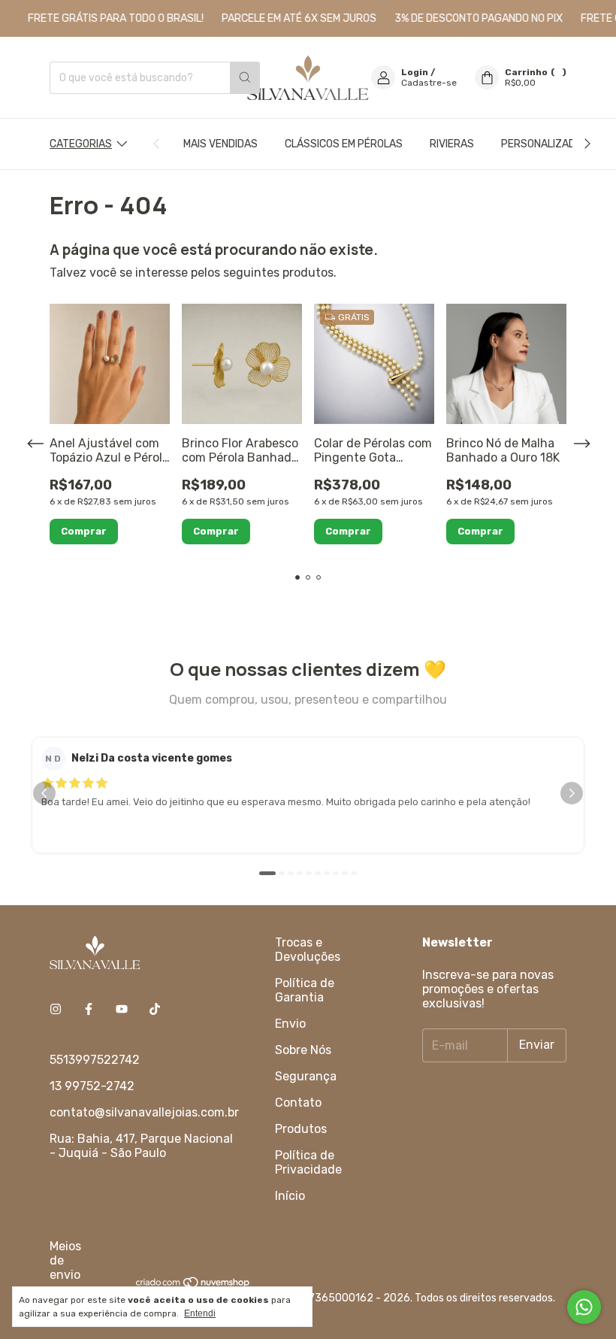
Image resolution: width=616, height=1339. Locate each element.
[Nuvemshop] (193, 1285)
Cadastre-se (429, 82)
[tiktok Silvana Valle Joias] (155, 1009)
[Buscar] (245, 78)
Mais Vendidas (220, 144)
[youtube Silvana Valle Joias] (122, 1009)
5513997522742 (95, 1060)
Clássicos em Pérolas (344, 144)
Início (290, 1196)
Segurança (306, 1076)
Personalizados (545, 144)
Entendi (200, 1313)
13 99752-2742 (92, 1086)
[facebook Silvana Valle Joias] (89, 1009)
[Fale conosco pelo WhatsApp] (584, 1307)
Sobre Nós (303, 1050)
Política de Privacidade (308, 1162)
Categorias (81, 144)
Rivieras (452, 144)
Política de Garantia (304, 990)
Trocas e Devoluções (307, 949)
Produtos (301, 1129)
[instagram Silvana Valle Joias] (56, 1009)
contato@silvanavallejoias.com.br (144, 1112)
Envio (290, 1023)
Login (414, 72)
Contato (298, 1102)
